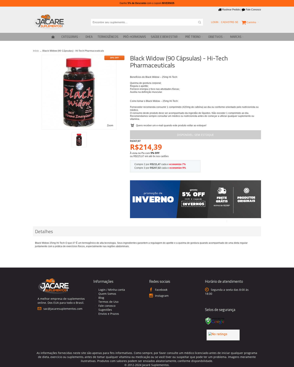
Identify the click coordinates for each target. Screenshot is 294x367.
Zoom (110, 125)
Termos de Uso (108, 302)
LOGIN (214, 22)
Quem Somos (107, 294)
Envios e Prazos (108, 314)
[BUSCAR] (199, 22)
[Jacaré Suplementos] (49, 22)
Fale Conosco (253, 9)
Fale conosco (106, 306)
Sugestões (105, 310)
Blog (101, 298)
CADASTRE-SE (229, 22)
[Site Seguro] (215, 318)
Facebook (161, 290)
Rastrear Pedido (231, 9)
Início (36, 50)
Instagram (162, 296)
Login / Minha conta (111, 290)
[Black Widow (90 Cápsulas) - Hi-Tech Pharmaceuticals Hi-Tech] (79, 139)
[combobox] (147, 22)
